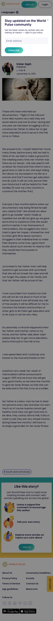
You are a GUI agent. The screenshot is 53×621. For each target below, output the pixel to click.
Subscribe (14, 50)
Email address (14, 40)
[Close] (47, 20)
